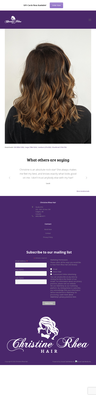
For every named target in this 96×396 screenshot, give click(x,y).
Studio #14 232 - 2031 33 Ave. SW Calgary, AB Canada (42, 210)
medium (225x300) (44, 147)
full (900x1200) (19, 147)
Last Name (19, 278)
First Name (19, 270)
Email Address (21, 261)
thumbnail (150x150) (59, 147)
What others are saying (48, 160)
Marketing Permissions (59, 260)
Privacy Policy (48, 237)
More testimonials (83, 191)
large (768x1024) (31, 147)
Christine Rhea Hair (22, 361)
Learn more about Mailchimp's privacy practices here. (63, 296)
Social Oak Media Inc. (68, 362)
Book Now (48, 229)
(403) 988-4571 (40, 216)
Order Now (56, 5)
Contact (48, 233)
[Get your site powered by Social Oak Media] (83, 361)
